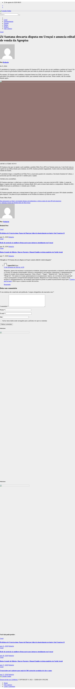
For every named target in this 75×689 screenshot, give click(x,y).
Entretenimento (8, 21)
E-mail (2, 313)
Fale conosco (8, 28)
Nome (2, 310)
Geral (5, 20)
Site (1, 317)
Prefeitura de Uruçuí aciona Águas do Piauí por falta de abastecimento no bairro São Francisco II (32, 233)
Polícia (6, 25)
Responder (7, 284)
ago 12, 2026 (4, 674)
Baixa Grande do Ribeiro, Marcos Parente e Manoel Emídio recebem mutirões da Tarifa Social (31, 252)
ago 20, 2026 (4, 655)
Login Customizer (9, 686)
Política (6, 27)
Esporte (6, 23)
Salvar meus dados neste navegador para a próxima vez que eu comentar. (24, 321)
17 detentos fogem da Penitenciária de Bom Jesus (15, 203)
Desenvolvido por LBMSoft (9, 679)
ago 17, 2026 (4, 665)
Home (6, 683)
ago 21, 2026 (4, 646)
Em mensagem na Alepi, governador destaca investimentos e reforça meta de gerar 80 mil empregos (30, 201)
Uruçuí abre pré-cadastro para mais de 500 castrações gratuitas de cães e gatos (26, 670)
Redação (6, 62)
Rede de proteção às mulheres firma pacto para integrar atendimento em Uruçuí (26, 243)
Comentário (4, 306)
